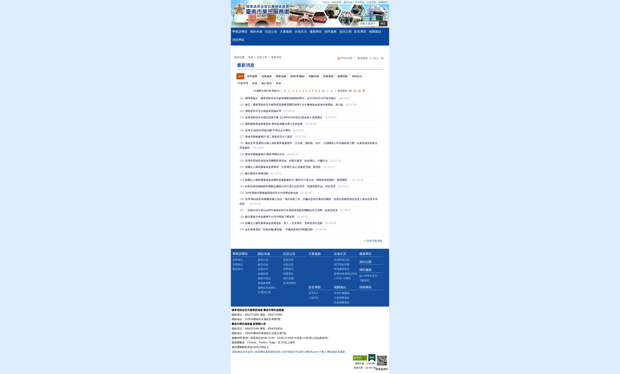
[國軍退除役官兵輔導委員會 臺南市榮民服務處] (261, 9)
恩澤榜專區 (289, 283)
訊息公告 (271, 31)
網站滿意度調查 (336, 351)
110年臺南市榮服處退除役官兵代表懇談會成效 (271, 192)
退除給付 (357, 76)
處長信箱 (348, 2)
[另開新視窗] (360, 357)
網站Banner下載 (315, 351)
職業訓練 (281, 76)
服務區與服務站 (267, 287)
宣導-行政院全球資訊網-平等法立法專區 (268, 130)
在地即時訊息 (341, 259)
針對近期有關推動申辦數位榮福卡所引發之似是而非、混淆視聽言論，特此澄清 (290, 186)
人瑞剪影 (314, 297)
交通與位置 (264, 292)
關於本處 (256, 31)
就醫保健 (314, 76)
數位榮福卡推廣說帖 (256, 173)
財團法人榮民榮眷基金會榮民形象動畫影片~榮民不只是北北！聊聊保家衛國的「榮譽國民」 (297, 180)
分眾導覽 (371, 2)
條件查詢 (362, 58)
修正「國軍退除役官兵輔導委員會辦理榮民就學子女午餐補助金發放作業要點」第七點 (294, 104)
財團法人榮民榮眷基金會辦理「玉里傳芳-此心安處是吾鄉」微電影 (283, 167)
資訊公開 (345, 31)
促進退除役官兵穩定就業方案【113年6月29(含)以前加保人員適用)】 (284, 117)
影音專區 (360, 31)
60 (359, 90)
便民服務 (330, 31)
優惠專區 (316, 31)
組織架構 (263, 273)
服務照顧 (342, 76)
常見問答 (359, 2)
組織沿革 (263, 269)
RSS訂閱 (347, 58)
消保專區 (238, 39)
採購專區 (288, 273)
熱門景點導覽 (341, 264)
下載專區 (364, 280)
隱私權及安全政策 (242, 351)
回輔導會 (383, 2)
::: (235, 57)
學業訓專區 (240, 31)
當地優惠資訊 (341, 269)
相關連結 (375, 31)
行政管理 (243, 83)
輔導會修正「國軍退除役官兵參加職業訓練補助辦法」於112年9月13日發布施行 (290, 98)
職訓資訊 (237, 269)
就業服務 (266, 76)
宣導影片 (314, 293)
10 (323, 90)
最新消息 (276, 57)
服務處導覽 (264, 283)
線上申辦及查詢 (368, 275)
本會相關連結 (341, 297)
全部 (240, 76)
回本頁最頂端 (374, 240)
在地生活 (301, 31)
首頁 (251, 57)
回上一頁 (378, 58)
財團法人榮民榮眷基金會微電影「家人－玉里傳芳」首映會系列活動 (284, 223)
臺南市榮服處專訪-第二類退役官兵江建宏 (268, 136)
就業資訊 (237, 264)
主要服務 (286, 31)
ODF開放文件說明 (293, 351)
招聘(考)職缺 (297, 76)
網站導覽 (336, 2)
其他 (278, 83)
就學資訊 (237, 259)
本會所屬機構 (341, 293)
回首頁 (326, 2)
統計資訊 (266, 83)
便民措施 (288, 278)
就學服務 (252, 76)
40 (354, 90)
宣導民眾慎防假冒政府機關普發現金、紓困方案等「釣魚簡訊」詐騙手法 (286, 160)
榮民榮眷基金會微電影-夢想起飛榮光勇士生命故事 (274, 124)
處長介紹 (263, 259)
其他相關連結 (341, 302)
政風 (254, 83)
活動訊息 (288, 264)
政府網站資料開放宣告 (268, 351)
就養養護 (328, 76)
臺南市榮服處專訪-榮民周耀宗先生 (265, 154)
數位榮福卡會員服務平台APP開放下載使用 (269, 216)
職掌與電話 (264, 278)
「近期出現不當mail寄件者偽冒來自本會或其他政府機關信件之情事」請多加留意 (291, 210)
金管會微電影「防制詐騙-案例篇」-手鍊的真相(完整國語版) (279, 229)
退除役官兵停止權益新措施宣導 (263, 111)
